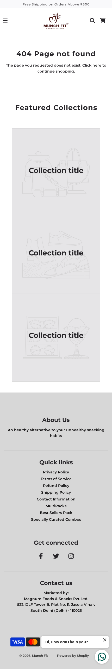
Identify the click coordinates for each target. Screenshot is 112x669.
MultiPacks (56, 506)
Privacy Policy (56, 472)
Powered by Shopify (73, 656)
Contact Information (56, 499)
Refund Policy (56, 485)
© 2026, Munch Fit (33, 656)
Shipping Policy (56, 492)
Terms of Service (56, 479)
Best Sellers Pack (56, 512)
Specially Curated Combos (56, 519)
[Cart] (103, 20)
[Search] (92, 20)
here (96, 65)
